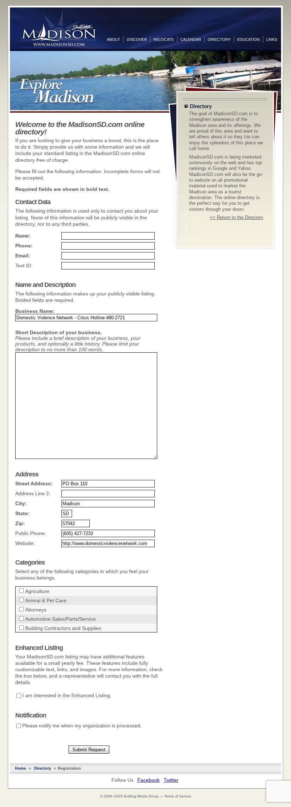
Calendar (190, 39)
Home (20, 768)
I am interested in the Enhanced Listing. (66, 695)
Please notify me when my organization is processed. (82, 725)
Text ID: (23, 265)
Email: (22, 255)
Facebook (148, 780)
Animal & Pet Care (45, 600)
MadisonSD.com (59, 28)
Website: (25, 543)
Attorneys (35, 610)
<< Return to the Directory (236, 217)
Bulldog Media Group (141, 796)
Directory (219, 39)
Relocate (163, 39)
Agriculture (37, 591)
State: (22, 513)
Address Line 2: (32, 493)
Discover (137, 39)
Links (271, 39)
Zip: (20, 523)
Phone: (24, 245)
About (113, 39)
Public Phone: (30, 533)
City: (21, 503)
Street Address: (34, 483)
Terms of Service (177, 796)
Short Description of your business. (58, 332)
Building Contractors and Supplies (63, 628)
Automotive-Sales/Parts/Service (60, 619)
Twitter (171, 780)
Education (248, 39)
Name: (23, 236)
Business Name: (35, 311)
